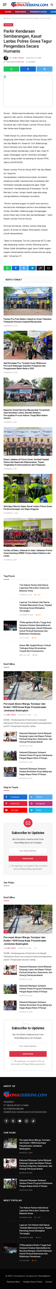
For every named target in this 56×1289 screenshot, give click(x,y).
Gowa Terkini (18, 58)
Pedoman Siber (13, 1282)
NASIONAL (20, 11)
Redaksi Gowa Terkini (32, 1282)
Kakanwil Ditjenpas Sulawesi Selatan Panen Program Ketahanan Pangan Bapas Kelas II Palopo (35, 755)
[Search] (51, 4)
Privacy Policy (26, 869)
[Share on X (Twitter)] (44, 69)
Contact (48, 1282)
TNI (6, 698)
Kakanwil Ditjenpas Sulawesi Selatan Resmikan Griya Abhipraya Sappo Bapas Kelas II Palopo (35, 772)
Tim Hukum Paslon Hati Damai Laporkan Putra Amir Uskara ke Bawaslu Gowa (34, 588)
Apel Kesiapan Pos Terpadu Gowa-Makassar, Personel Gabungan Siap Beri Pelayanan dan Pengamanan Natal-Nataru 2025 (25, 366)
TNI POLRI (8, 25)
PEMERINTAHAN (38, 11)
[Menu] (5, 4)
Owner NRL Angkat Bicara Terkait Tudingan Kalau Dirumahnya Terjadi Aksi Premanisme (35, 648)
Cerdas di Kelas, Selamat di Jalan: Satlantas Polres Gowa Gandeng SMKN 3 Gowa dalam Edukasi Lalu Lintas (28, 553)
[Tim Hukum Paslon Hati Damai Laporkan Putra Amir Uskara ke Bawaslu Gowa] (10, 588)
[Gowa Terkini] (29, 4)
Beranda (7, 18)
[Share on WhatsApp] (11, 69)
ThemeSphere (44, 1276)
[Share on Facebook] (28, 69)
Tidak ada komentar (15, 62)
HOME (8, 11)
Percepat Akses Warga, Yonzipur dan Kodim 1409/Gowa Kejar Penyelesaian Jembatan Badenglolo (25, 707)
